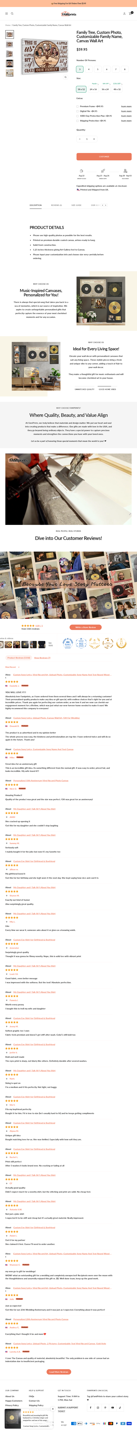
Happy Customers (13, 1400)
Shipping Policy (36, 1405)
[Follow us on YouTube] (112, 1407)
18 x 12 (81, 89)
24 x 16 (93, 89)
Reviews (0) (56, 205)
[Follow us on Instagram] (98, 1407)
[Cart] (130, 13)
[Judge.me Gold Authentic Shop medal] (94, 643)
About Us (9, 1396)
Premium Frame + (91, 106)
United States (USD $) (15, 1423)
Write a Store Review (85, 627)
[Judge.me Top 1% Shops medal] (121, 643)
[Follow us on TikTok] (120, 1407)
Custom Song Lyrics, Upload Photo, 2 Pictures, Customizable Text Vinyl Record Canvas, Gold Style (59, 1343)
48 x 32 (117, 89)
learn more (126, 106)
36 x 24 (105, 89)
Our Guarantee (98, 205)
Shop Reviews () (42, 657)
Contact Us (34, 1400)
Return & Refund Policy (40, 1410)
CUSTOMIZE (104, 157)
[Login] (124, 13)
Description (36, 205)
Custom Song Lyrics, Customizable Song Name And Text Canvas (43, 749)
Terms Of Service (13, 1410)
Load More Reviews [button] (59, 1372)
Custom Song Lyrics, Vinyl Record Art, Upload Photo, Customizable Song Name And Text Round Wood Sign (62, 674)
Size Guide (76, 205)
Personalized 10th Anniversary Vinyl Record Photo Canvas (40, 780)
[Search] (12, 13)
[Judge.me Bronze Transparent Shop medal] (108, 643)
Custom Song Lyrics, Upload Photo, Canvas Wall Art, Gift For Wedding (46, 718)
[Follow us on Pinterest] (105, 1407)
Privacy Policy (12, 1405)
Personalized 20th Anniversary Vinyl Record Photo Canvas (40, 1319)
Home (7, 25)
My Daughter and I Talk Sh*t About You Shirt (34, 809)
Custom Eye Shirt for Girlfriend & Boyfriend (34, 861)
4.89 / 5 (39, 625)
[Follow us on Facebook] (90, 1407)
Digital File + (88, 111)
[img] (32, 625)
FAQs (31, 1396)
